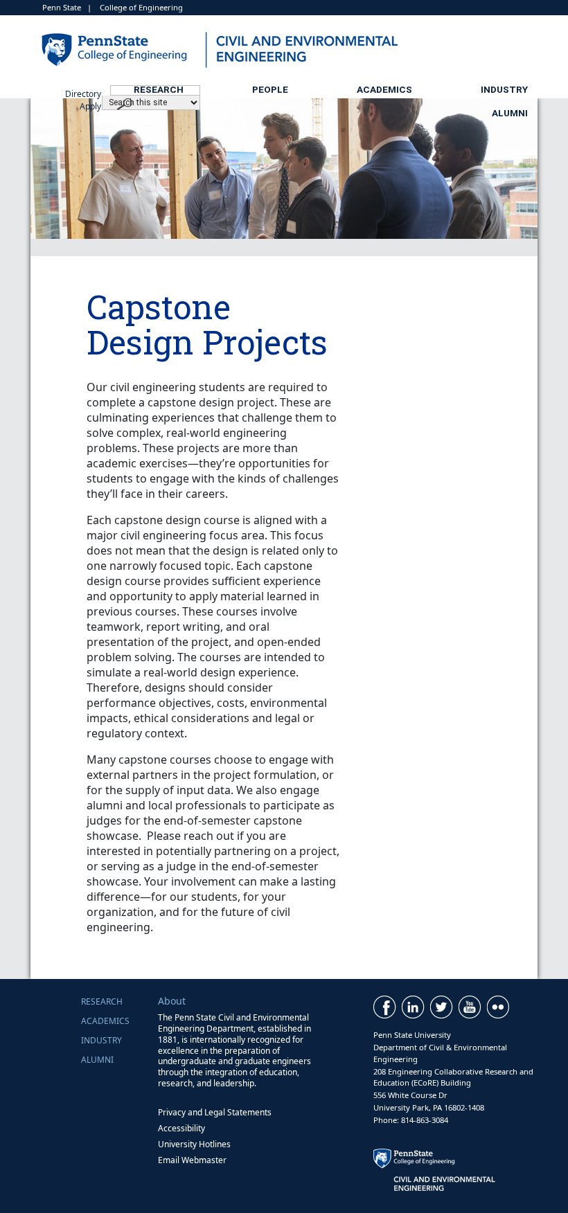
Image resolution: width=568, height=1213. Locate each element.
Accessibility (181, 1128)
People (270, 89)
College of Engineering (141, 7)
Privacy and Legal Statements (215, 1112)
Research (159, 89)
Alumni (510, 112)
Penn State (61, 7)
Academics (384, 89)
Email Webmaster (192, 1160)
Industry (504, 89)
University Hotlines (194, 1144)
